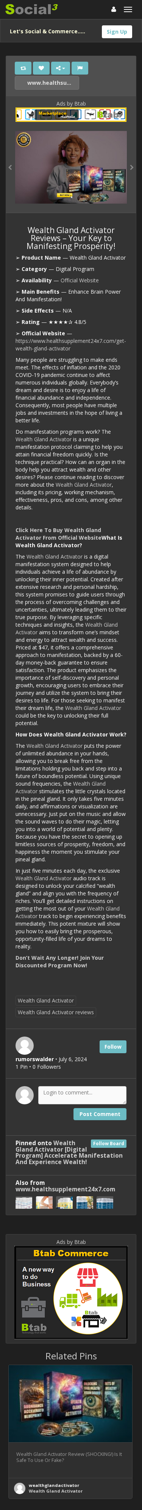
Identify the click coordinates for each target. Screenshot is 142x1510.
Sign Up (117, 31)
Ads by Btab (71, 103)
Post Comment (100, 1114)
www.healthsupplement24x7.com (52, 82)
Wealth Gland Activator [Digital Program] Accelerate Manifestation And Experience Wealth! (69, 1152)
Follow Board (108, 1143)
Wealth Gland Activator (44, 439)
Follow (113, 1046)
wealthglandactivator (54, 1485)
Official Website (80, 280)
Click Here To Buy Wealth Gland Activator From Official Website (58, 533)
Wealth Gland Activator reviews (56, 1012)
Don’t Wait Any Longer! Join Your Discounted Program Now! (60, 961)
